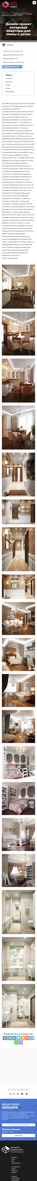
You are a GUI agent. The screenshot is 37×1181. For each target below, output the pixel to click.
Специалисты (15, 1163)
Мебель (13, 1172)
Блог (12, 1161)
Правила (14, 1176)
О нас (13, 1159)
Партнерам (15, 1180)
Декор (13, 1169)
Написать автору (12, 66)
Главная (4, 12)
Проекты (15, 12)
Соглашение (15, 1178)
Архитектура (15, 1167)
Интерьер (14, 1170)
